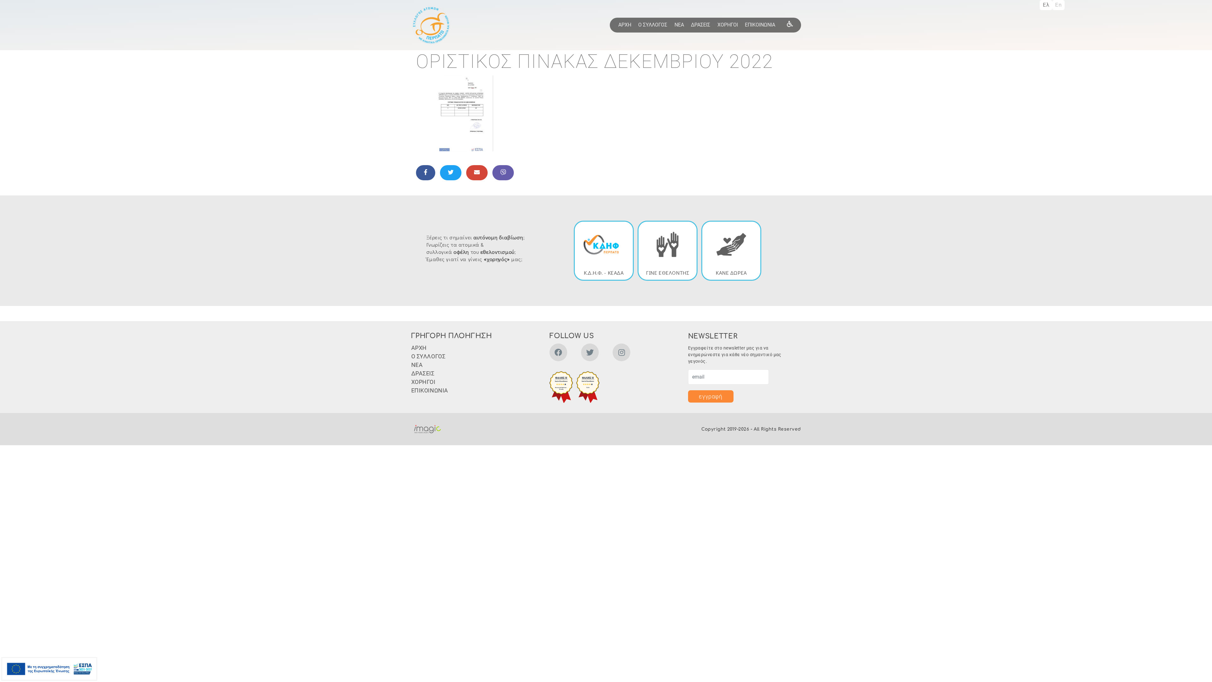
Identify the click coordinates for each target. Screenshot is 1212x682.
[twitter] (590, 353)
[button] (463, 113)
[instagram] (621, 353)
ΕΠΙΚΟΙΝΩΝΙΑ (760, 25)
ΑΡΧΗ (624, 25)
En (1058, 5)
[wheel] (790, 24)
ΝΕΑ (679, 25)
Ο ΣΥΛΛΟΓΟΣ (652, 25)
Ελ (1046, 5)
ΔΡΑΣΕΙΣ (700, 25)
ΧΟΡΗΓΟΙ (727, 25)
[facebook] (558, 353)
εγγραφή (710, 396)
